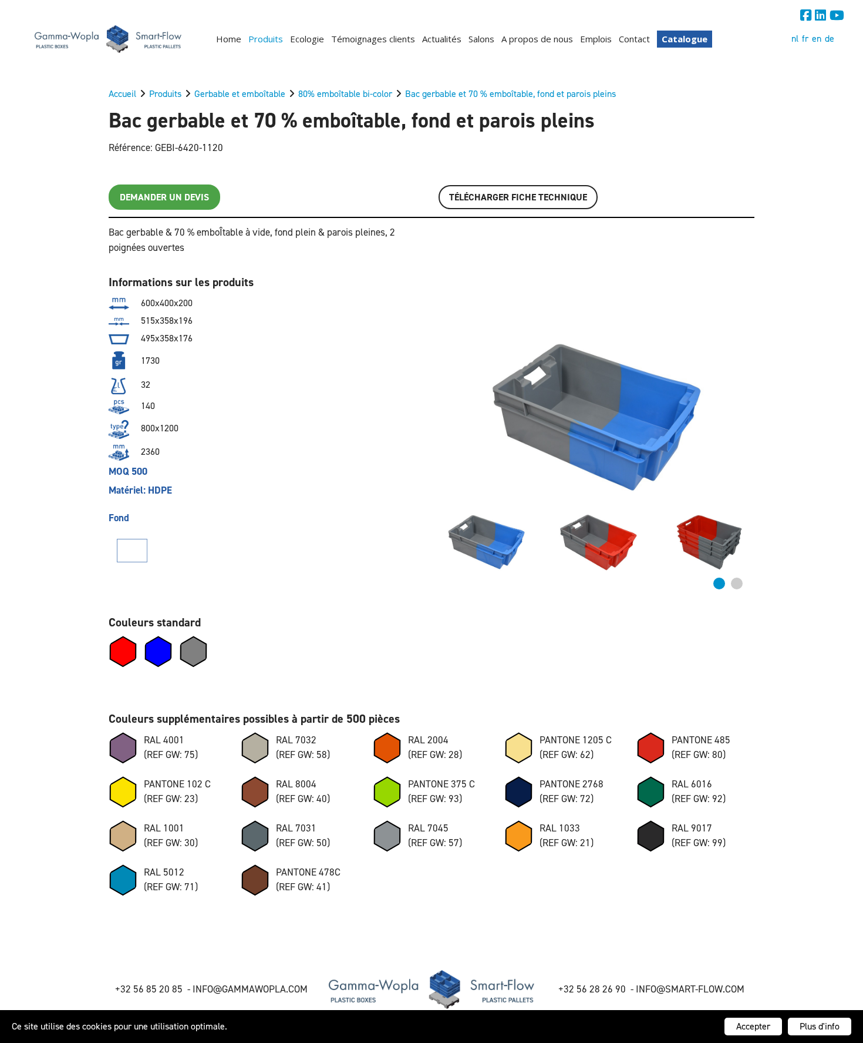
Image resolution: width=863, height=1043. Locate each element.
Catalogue (684, 39)
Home (228, 39)
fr (805, 38)
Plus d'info (820, 1026)
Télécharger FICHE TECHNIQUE (518, 197)
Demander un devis (164, 197)
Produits (265, 39)
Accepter (753, 1026)
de (829, 38)
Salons (481, 39)
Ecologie (307, 39)
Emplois (596, 39)
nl (794, 38)
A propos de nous (537, 39)
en (816, 38)
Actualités (441, 39)
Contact (634, 39)
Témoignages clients (373, 39)
